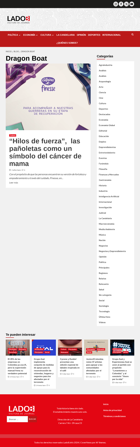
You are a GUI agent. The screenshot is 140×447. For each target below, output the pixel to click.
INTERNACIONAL (111, 35)
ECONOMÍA (29, 35)
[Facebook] (121, 4)
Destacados (104, 114)
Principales (104, 267)
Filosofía (103, 169)
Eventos (103, 158)
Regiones (103, 273)
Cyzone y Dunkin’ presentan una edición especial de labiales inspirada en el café (70, 365)
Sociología (104, 306)
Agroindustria (105, 65)
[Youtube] (131, 4)
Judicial (102, 213)
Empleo (102, 141)
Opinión (103, 256)
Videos (102, 322)
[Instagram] (115, 4)
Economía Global (107, 125)
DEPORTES (94, 35)
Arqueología (105, 81)
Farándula (103, 163)
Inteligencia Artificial (109, 196)
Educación (104, 136)
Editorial (103, 130)
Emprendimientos (107, 147)
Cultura (12, 135)
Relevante (104, 284)
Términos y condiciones (114, 416)
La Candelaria (105, 218)
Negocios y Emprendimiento (112, 251)
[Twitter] (126, 4)
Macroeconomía (106, 224)
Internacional (105, 202)
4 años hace (16, 170)
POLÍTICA (13, 35)
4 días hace (66, 374)
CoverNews (86, 442)
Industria (103, 191)
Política (102, 262)
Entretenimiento (107, 152)
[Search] (132, 34)
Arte (101, 87)
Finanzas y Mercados (109, 174)
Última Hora (104, 317)
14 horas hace (15, 377)
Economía (103, 120)
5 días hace (92, 377)
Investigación (105, 207)
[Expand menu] (19, 35)
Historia (103, 185)
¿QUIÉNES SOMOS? (67, 43)
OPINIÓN (81, 35)
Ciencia (102, 92)
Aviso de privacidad (112, 410)
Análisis (102, 70)
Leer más (13, 182)
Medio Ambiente (107, 229)
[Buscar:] (17, 419)
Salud (101, 289)
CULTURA (45, 35)
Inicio (105, 404)
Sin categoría (105, 295)
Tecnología (104, 311)
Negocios (103, 245)
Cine (101, 98)
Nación (102, 240)
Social (101, 300)
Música (102, 234)
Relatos (102, 278)
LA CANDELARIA (65, 35)
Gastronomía (105, 180)
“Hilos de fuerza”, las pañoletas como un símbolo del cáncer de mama (45, 152)
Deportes (103, 109)
